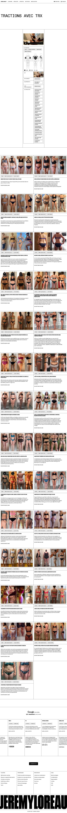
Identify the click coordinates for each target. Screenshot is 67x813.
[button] (10, 1)
